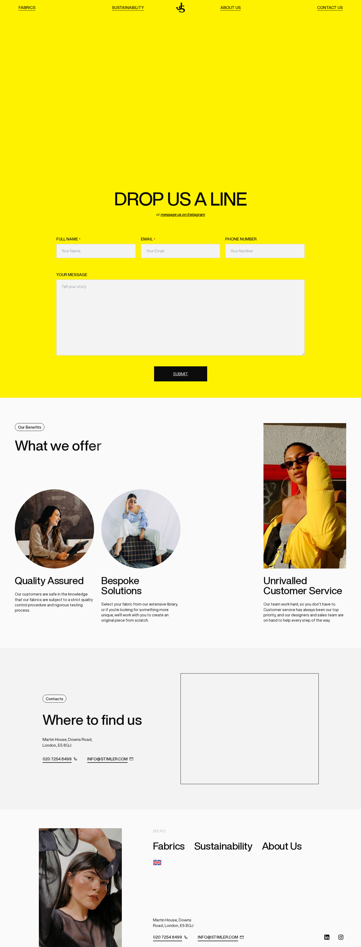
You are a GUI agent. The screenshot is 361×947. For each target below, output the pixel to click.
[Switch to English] (158, 863)
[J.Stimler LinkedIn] (327, 937)
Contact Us (330, 8)
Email (148, 239)
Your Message (71, 275)
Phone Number (241, 239)
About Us (230, 8)
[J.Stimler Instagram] (341, 937)
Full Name (68, 239)
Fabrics (26, 8)
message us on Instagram (183, 214)
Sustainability (128, 8)
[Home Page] (180, 7)
